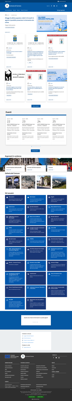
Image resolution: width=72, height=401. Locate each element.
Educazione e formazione (40, 365)
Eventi (53, 376)
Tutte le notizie (35, 106)
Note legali (38, 388)
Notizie (53, 365)
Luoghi (53, 374)
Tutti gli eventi (34, 150)
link (46, 394)
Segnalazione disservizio (25, 386)
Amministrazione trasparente (41, 384)
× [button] (70, 389)
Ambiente (38, 371)
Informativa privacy (39, 386)
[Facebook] (51, 6)
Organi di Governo (8, 365)
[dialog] (36, 394)
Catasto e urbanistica (24, 375)
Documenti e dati (8, 377)
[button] (36, 399)
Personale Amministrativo (9, 375)
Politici (6, 373)
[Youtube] (54, 6)
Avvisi (8, 15)
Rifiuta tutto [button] (40, 396)
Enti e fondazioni (8, 371)
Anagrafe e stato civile (25, 365)
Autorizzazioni (38, 375)
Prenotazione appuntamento (26, 384)
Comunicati (10, 48)
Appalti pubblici (23, 373)
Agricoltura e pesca (39, 377)
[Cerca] (65, 6)
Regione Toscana (8, 1)
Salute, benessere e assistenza (41, 373)
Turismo (22, 377)
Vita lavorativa (23, 369)
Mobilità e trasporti (24, 379)
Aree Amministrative (8, 367)
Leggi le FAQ (23, 388)
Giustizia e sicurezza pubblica (41, 367)
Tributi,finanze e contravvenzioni (42, 369)
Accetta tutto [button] (32, 396)
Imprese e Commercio (24, 371)
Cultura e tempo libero (25, 367)
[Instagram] (56, 6)
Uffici (6, 369)
